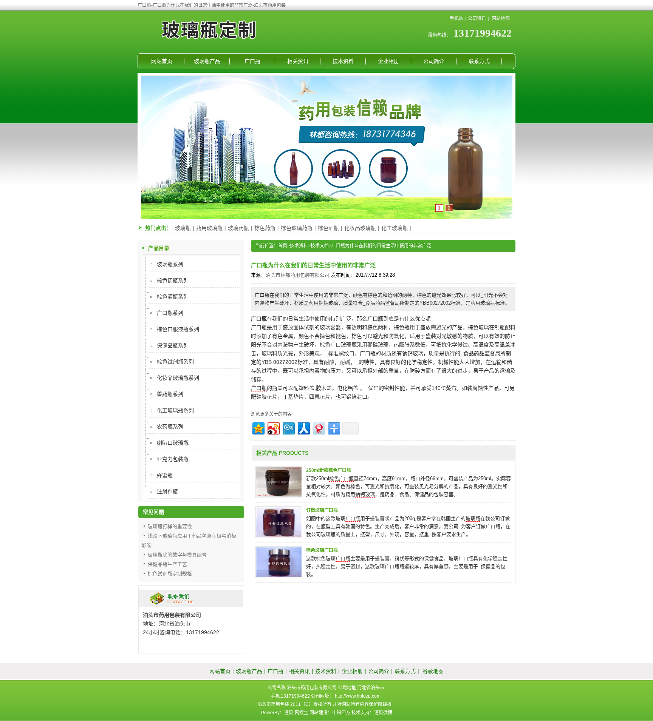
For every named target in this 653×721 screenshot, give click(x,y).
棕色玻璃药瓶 (297, 228)
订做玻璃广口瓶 (322, 510)
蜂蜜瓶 (165, 475)
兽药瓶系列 (170, 394)
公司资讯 (477, 18)
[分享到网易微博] (318, 427)
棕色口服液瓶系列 (178, 329)
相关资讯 (297, 61)
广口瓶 (252, 61)
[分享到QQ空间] (258, 427)
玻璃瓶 (183, 228)
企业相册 (388, 61)
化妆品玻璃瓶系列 (178, 378)
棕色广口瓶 (341, 478)
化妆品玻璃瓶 (360, 228)
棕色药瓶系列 (173, 280)
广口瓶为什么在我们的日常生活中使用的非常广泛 (381, 245)
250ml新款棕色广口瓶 (328, 470)
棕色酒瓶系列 (173, 297)
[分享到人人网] (303, 427)
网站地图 (501, 18)
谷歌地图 (433, 671)
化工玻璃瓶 (394, 228)
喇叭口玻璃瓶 (173, 443)
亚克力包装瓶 (173, 459)
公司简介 (433, 61)
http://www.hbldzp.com (358, 696)
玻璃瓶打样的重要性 (170, 526)
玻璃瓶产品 (207, 61)
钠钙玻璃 (365, 494)
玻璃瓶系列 (170, 264)
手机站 (456, 18)
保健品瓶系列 (173, 345)
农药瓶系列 (170, 427)
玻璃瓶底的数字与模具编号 (177, 555)
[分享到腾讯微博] (288, 427)
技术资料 (343, 61)
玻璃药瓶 (238, 228)
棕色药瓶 (264, 228)
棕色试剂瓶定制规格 (170, 573)
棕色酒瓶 (328, 228)
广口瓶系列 (170, 313)
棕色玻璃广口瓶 (322, 550)
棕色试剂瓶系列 (175, 362)
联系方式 (479, 61)
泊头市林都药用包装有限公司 (298, 275)
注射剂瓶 (167, 491)
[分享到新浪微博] (273, 427)
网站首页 (161, 61)
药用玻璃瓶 (209, 228)
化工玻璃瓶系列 (175, 410)
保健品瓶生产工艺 (167, 564)
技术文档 (320, 245)
